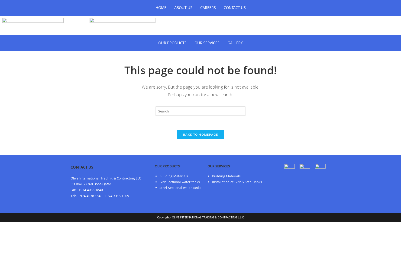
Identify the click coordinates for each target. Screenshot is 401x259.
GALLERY (235, 42)
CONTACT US (235, 7)
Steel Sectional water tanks (180, 187)
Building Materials (173, 176)
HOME (160, 7)
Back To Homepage (200, 134)
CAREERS (208, 7)
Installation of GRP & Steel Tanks (237, 182)
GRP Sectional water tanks (179, 182)
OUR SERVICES (207, 42)
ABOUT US (183, 7)
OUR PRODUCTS (172, 42)
